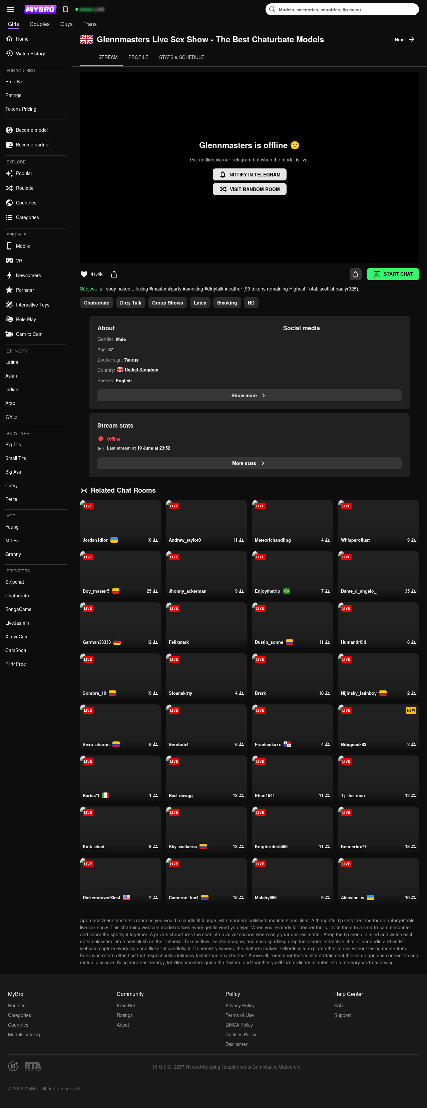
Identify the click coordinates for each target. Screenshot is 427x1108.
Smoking (227, 302)
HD (251, 302)
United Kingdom (141, 369)
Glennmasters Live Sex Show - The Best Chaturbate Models (210, 39)
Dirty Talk (130, 302)
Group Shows (167, 302)
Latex (200, 302)
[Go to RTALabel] (33, 1066)
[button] (10, 9)
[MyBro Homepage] (40, 9)
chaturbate (96, 302)
